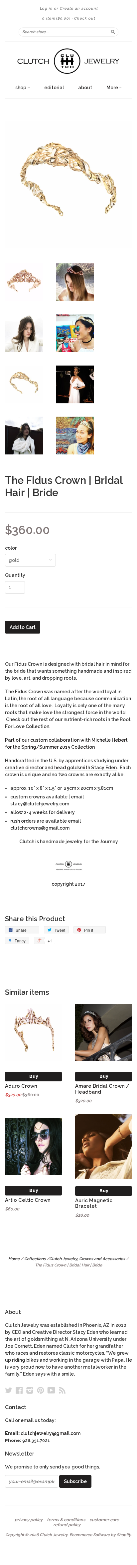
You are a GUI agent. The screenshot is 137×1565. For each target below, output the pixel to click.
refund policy (66, 1525)
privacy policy (29, 1520)
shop (21, 87)
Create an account (79, 8)
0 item (56, 18)
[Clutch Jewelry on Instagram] (30, 1390)
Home (14, 1259)
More (112, 87)
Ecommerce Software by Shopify (100, 1534)
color (11, 548)
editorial (54, 87)
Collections (35, 1259)
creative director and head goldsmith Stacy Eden (61, 767)
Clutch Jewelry (54, 1534)
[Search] (113, 32)
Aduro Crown (21, 1086)
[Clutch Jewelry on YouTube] (51, 1390)
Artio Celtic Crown (28, 1200)
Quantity (15, 575)
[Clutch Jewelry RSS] (62, 1390)
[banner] (68, 61)
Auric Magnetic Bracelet (93, 1203)
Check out (84, 18)
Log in (46, 8)
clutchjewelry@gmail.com (50, 1433)
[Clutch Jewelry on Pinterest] (40, 1390)
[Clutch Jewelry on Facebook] (19, 1390)
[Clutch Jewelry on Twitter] (8, 1390)
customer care (104, 1520)
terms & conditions (66, 1520)
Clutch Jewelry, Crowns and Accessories (87, 1259)
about (85, 87)
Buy (33, 1076)
